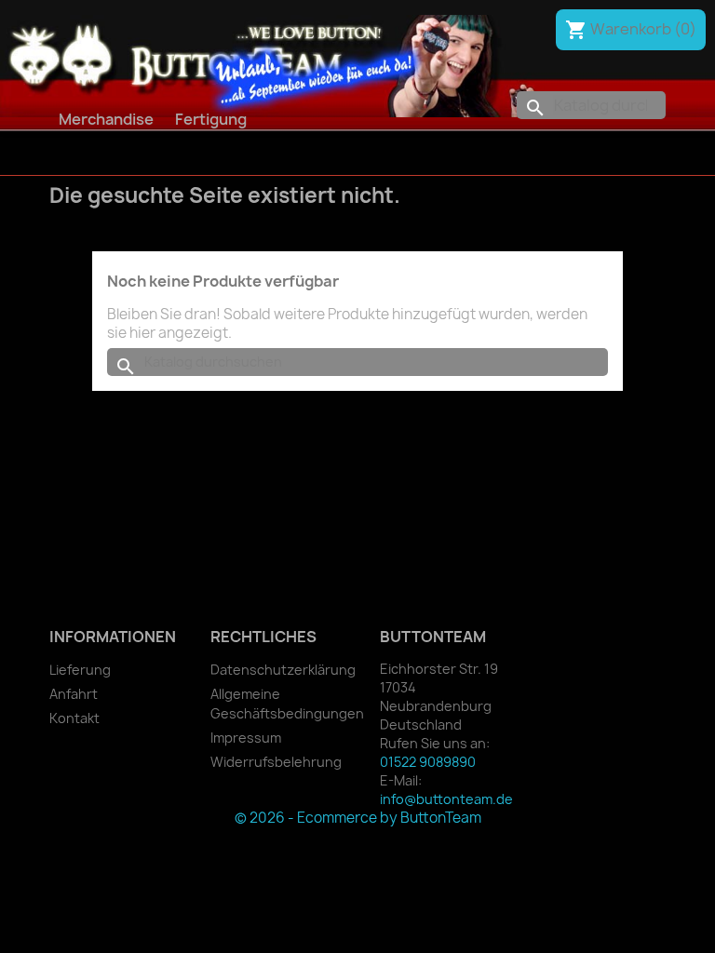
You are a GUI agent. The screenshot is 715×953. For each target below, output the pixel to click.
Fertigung (211, 119)
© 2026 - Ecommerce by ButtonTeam (358, 817)
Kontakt (74, 718)
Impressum (245, 737)
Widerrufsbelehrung (276, 762)
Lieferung (80, 669)
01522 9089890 (428, 762)
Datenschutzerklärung (283, 669)
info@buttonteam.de (446, 799)
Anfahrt (73, 694)
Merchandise (106, 119)
